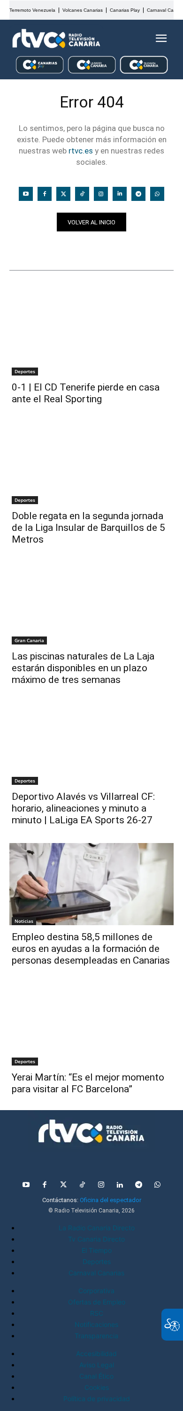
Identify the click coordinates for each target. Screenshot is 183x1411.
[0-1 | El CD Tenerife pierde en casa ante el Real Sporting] (91, 334)
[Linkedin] (120, 194)
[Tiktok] (82, 194)
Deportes (25, 371)
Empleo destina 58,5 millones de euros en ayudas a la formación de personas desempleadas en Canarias (91, 948)
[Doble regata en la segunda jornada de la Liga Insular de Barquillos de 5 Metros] (91, 463)
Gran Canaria (29, 640)
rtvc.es (81, 150)
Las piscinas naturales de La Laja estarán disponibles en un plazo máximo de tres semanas (83, 668)
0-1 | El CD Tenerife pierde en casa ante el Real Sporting (86, 393)
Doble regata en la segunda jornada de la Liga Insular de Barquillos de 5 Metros (88, 527)
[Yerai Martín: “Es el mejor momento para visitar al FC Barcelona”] (91, 1024)
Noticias (27, 248)
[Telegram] (138, 194)
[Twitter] (63, 194)
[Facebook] (45, 194)
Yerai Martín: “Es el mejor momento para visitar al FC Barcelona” (88, 1083)
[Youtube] (26, 194)
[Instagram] (101, 194)
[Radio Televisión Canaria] (56, 38)
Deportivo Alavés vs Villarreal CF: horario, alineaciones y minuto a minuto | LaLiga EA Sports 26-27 (83, 808)
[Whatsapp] (157, 194)
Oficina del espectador (110, 1200)
